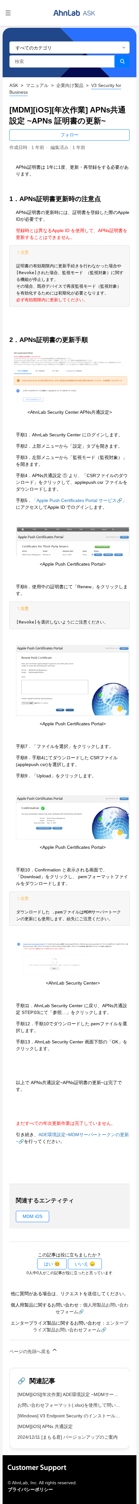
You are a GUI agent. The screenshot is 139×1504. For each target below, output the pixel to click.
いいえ (81, 1263)
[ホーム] (74, 13)
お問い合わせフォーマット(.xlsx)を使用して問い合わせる (75, 1405)
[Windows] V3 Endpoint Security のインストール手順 (70, 1415)
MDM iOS (32, 1216)
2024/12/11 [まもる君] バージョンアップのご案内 (67, 1437)
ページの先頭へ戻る (30, 1351)
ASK (13, 85)
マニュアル (37, 85)
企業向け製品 (69, 85)
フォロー (69, 134)
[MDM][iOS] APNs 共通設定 (45, 1426)
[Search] (122, 61)
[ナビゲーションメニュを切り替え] (8, 13)
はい (48, 1263)
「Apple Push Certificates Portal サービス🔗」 (79, 500)
